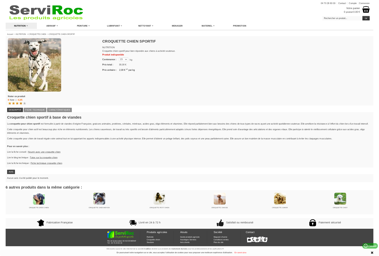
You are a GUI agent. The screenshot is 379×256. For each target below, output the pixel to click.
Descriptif (15, 110)
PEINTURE (82, 26)
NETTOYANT (144, 26)
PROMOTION (239, 26)
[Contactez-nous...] (257, 239)
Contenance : (109, 59)
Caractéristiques (59, 110)
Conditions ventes (221, 240)
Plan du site (218, 242)
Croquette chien (153, 240)
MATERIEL (207, 26)
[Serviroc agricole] (46, 12)
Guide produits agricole (190, 237)
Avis (11, 172)
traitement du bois (179, 249)
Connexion (364, 3)
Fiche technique (35, 110)
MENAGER (177, 26)
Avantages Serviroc (188, 240)
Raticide (150, 237)
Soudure (150, 242)
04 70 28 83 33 (116, 243)
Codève (147, 249)
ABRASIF (51, 26)
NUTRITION (20, 26)
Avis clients (185, 242)
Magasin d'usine (220, 237)
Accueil (10, 34)
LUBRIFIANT (113, 26)
